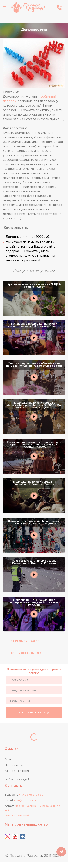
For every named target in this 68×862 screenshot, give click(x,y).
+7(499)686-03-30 (31, 795)
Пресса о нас (14, 765)
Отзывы (10, 760)
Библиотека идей (17, 779)
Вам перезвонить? (17, 815)
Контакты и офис (17, 771)
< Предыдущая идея (27, 641)
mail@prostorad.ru (26, 800)
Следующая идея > (26, 653)
